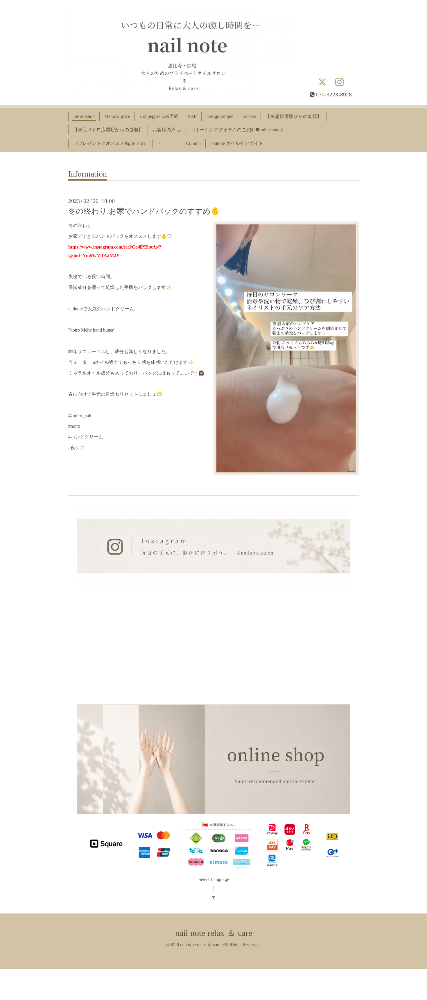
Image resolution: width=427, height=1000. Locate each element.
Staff (192, 116)
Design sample (219, 116)
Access (249, 116)
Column (193, 143)
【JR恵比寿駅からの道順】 (293, 116)
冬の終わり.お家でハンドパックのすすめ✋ (144, 211)
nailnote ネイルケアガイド (236, 143)
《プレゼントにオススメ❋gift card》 (110, 143)
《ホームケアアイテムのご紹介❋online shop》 (238, 129)
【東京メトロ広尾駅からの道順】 (108, 129)
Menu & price (117, 116)
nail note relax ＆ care (213, 933)
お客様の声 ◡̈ (166, 129)
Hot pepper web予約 (158, 116)
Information (84, 116)
